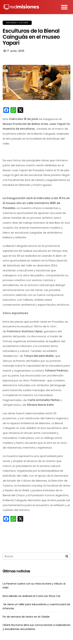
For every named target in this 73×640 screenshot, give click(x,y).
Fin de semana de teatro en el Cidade (26, 616)
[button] (64, 7)
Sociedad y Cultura (17, 22)
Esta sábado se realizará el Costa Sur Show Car (31, 596)
